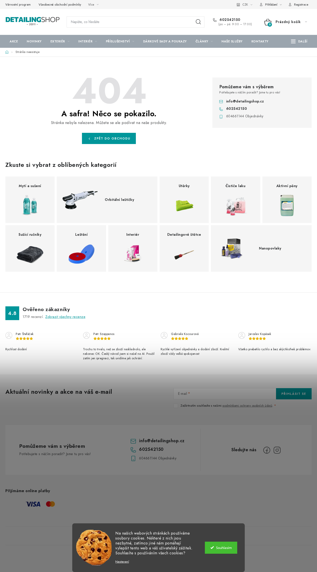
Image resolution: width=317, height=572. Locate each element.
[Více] (299, 41)
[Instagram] (277, 450)
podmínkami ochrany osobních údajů (247, 405)
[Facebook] (266, 450)
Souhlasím (224, 548)
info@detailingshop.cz (245, 101)
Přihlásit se (293, 394)
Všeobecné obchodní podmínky (60, 4)
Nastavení (122, 561)
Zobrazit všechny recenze (65, 316)
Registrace (301, 4)
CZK (245, 4)
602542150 (229, 20)
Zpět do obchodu (112, 138)
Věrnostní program (18, 4)
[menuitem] (13, 41)
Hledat (198, 22)
